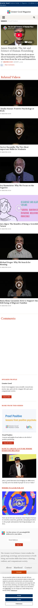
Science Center (15, 3)
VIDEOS (4, 21)
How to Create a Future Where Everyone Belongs (17, 449)
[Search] (34, 17)
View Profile (6, 397)
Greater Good (8, 62)
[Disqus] (19, 343)
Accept (19, 595)
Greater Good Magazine (19, 11)
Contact (28, 567)
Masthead (18, 567)
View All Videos (8, 443)
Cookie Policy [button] (8, 588)
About (9, 567)
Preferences (19, 603)
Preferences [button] (14, 590)
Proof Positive (13, 21)
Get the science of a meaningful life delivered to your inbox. (18, 533)
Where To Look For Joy (13, 488)
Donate (19, 572)
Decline (19, 599)
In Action (32, 3)
